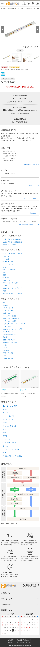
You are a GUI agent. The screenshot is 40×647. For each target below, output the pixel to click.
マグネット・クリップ (10, 283)
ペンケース (6, 280)
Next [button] (37, 29)
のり (4, 272)
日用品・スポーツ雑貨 (10, 342)
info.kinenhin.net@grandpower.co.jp (21, 110)
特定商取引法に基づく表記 (24, 642)
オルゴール (6, 326)
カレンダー (6, 256)
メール (33, 4)
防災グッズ (6, 313)
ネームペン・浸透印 (9, 316)
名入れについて (33, 185)
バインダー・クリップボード (12, 288)
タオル (5, 345)
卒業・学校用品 (8, 353)
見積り (37, 4)
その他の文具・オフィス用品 (12, 293)
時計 (4, 302)
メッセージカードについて (30, 198)
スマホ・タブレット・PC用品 (12, 329)
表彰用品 (6, 350)
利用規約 (10, 642)
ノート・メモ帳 (8, 264)
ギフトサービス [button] (6, 599)
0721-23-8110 (21, 98)
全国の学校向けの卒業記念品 (12, 242)
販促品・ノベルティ (9, 244)
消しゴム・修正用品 (9, 269)
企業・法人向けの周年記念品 (12, 239)
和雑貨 (5, 337)
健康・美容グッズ (9, 340)
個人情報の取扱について (24, 640)
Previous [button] (2, 29)
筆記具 (5, 305)
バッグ (5, 348)
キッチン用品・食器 (9, 334)
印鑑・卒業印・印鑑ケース (12, 318)
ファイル (6, 285)
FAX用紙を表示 (21, 122)
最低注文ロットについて (31, 164)
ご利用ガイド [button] (5, 593)
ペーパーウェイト (9, 261)
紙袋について (34, 213)
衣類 (4, 356)
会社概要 (10, 640)
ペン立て (6, 259)
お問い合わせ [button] (5, 604)
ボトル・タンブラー (9, 308)
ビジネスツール (8, 332)
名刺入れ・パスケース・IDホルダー (14, 324)
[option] (20, 29)
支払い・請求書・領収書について (28, 224)
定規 (4, 275)
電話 (28, 4)
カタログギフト (8, 358)
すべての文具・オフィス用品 (12, 253)
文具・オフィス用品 (9, 321)
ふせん (5, 267)
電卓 (4, 291)
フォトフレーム (8, 310)
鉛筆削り (6, 277)
